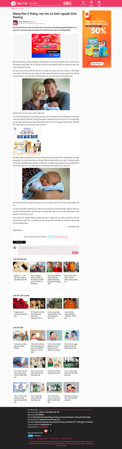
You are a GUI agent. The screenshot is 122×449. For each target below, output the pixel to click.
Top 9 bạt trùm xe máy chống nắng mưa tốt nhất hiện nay (20, 374)
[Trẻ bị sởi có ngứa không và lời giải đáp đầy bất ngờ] (71, 335)
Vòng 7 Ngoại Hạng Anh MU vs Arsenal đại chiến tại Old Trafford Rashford (37, 280)
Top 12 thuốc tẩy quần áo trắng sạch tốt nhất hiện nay (20, 399)
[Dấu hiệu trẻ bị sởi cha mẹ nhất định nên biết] (71, 387)
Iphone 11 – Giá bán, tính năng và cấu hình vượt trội (20, 278)
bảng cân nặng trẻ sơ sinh (55, 410)
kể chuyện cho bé (70, 410)
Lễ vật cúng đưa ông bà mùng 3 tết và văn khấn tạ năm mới (54, 315)
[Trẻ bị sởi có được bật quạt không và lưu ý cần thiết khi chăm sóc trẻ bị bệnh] (37, 335)
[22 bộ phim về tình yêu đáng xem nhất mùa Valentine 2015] (37, 303)
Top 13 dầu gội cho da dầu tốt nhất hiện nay (36, 398)
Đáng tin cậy (63, 237)
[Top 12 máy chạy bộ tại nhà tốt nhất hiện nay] (71, 362)
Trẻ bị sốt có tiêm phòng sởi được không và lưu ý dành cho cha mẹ (54, 347)
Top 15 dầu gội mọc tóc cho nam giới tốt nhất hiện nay (54, 399)
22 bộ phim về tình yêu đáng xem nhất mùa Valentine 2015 (37, 315)
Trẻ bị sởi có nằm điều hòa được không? (20, 346)
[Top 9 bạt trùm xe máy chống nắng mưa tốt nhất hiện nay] (20, 362)
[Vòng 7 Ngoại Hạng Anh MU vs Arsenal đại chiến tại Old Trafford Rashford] (37, 267)
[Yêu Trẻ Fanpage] (51, 433)
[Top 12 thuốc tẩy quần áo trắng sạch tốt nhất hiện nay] (20, 387)
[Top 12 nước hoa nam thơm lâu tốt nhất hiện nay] (37, 362)
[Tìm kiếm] (67, 3)
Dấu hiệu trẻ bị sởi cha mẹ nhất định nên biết (71, 398)
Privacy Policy (54, 439)
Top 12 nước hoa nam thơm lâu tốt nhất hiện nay (37, 373)
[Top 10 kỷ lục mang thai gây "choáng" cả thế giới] (71, 303)
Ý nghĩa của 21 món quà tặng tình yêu (20, 314)
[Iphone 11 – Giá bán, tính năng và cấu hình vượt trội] (20, 267)
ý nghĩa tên (80, 410)
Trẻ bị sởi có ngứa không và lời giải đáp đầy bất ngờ (70, 346)
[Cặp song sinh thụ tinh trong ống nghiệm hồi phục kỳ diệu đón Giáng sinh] (54, 267)
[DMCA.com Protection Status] (35, 437)
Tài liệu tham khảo (40, 23)
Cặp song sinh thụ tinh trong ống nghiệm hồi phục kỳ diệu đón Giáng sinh (54, 280)
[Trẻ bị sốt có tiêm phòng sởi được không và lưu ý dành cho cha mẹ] (54, 335)
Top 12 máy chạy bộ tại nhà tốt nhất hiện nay (71, 373)
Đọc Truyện (91, 5)
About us (32, 439)
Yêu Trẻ (22, 3)
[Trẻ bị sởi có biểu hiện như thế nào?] (54, 362)
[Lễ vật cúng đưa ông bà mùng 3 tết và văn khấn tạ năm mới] (54, 303)
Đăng (75, 252)
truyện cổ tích (42, 410)
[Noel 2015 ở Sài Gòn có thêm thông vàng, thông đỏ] (71, 267)
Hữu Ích (52, 237)
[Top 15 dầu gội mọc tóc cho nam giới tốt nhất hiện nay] (54, 387)
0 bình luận (19, 242)
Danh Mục (83, 4)
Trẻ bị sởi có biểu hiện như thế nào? (54, 372)
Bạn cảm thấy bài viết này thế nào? (35, 237)
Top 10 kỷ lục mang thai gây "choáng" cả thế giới (70, 315)
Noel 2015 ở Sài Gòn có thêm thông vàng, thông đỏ (71, 279)
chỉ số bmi (88, 410)
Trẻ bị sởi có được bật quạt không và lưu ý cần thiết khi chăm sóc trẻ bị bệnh (37, 348)
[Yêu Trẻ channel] (45, 433)
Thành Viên (99, 5)
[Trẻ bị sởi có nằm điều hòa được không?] (20, 335)
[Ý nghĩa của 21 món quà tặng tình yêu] (20, 303)
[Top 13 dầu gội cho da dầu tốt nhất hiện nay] (37, 387)
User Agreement (42, 439)
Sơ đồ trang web (67, 439)
